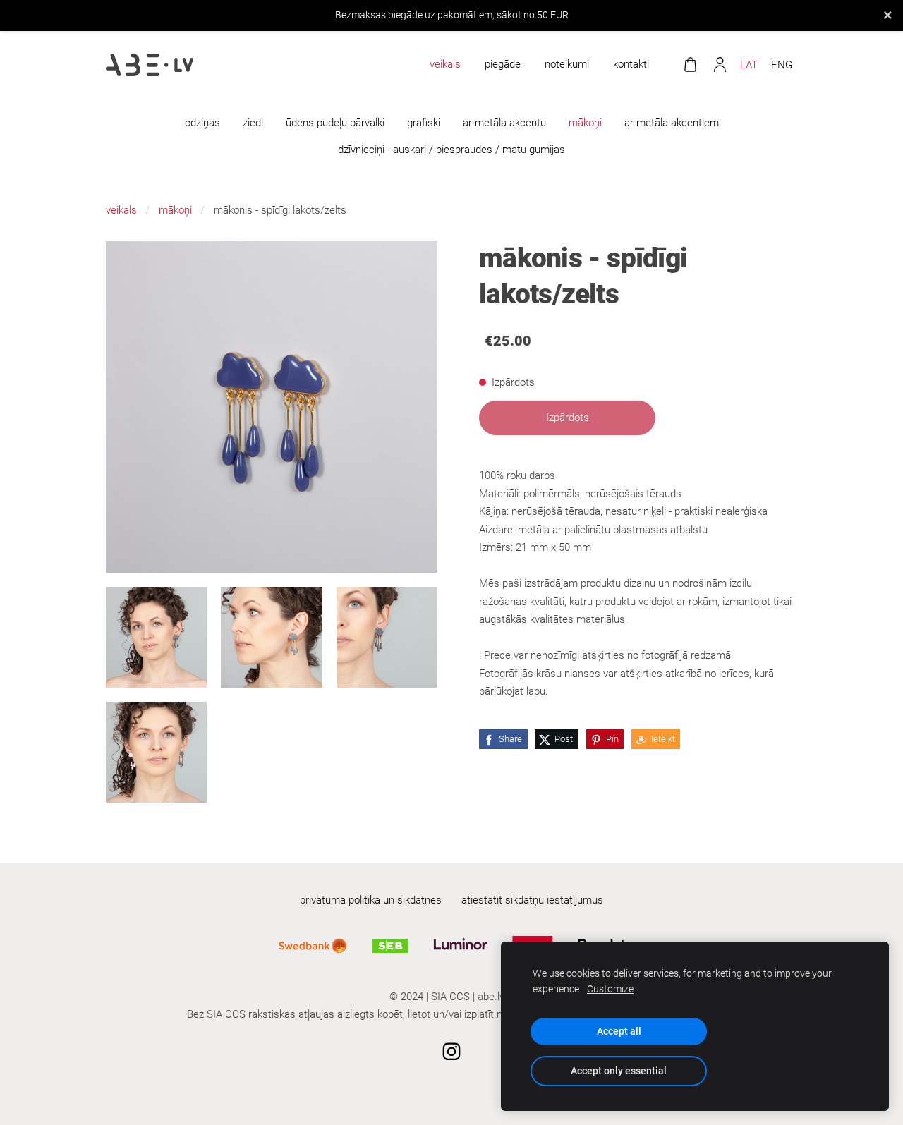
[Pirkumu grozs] (690, 65)
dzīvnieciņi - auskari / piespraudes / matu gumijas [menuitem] (451, 149)
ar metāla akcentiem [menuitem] (671, 122)
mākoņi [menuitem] (585, 122)
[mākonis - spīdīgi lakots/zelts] (156, 637)
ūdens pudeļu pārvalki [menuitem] (335, 122)
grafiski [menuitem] (423, 122)
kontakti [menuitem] (631, 64)
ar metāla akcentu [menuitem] (504, 122)
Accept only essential (619, 1070)
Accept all (619, 1031)
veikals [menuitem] (445, 64)
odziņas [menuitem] (202, 122)
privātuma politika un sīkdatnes (371, 900)
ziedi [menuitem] (253, 122)
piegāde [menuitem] (503, 64)
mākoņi (175, 210)
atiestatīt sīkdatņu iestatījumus (532, 900)
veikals (121, 210)
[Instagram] (451, 1052)
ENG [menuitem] (781, 65)
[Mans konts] (719, 65)
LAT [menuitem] (749, 65)
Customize (610, 989)
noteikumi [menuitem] (567, 64)
